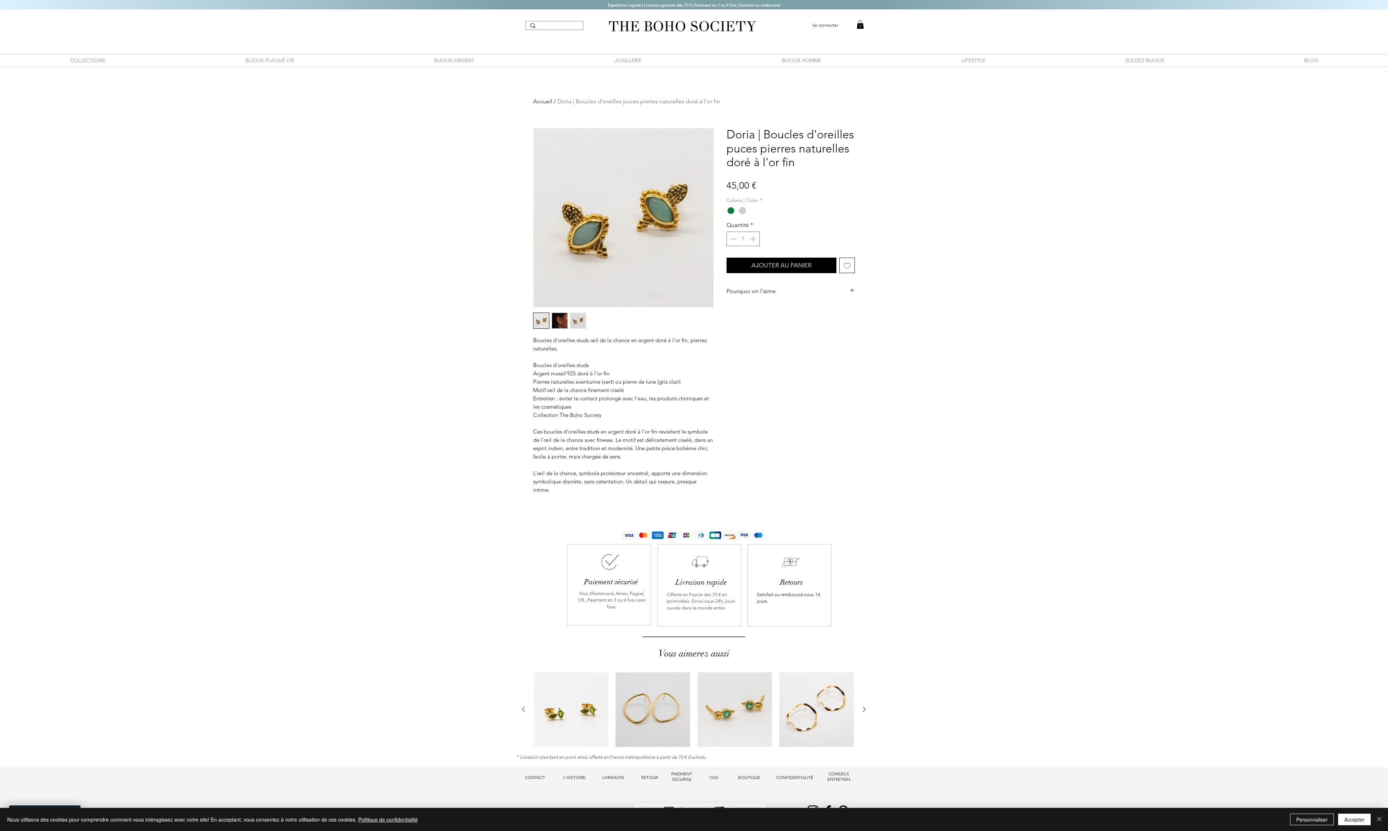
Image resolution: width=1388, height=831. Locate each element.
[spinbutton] (743, 239)
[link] (860, 24)
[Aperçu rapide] (571, 709)
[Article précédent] (523, 709)
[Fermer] (1379, 819)
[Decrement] (733, 239)
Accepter (1354, 819)
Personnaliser (1312, 819)
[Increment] (754, 239)
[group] (694, 709)
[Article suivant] (864, 709)
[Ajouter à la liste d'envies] (847, 266)
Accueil (542, 101)
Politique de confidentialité (388, 819)
